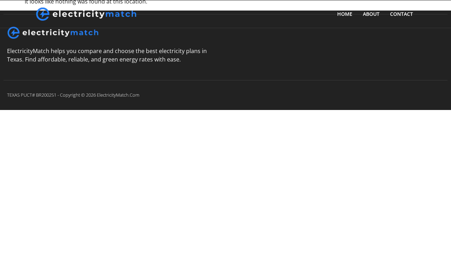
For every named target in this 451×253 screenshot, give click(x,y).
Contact (401, 14)
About (371, 14)
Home (344, 14)
